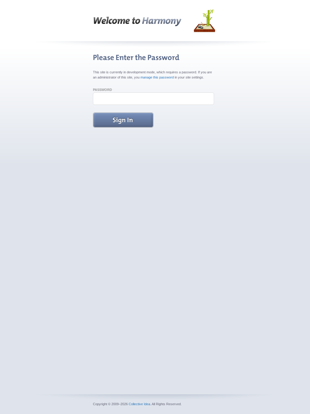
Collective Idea (139, 404)
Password (102, 90)
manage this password (157, 77)
